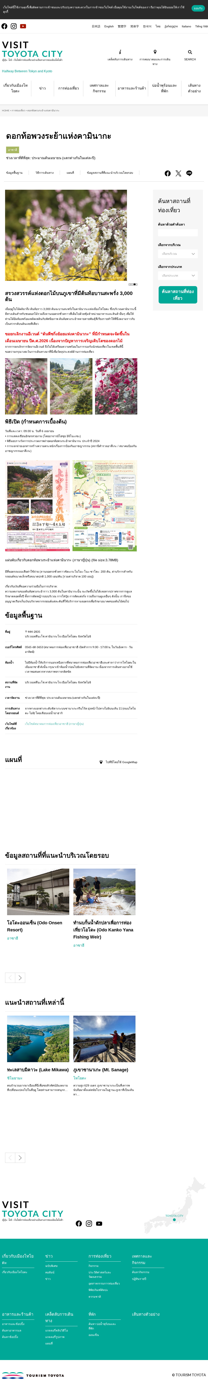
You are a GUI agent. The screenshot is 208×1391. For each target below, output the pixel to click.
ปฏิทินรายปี (139, 1278)
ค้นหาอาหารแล (11, 1330)
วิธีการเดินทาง (45, 172)
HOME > (6, 110)
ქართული (171, 26)
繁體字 (122, 26)
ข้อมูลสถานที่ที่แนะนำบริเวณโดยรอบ (110, 172)
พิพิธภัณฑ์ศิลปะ (98, 1290)
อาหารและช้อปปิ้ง (13, 1324)
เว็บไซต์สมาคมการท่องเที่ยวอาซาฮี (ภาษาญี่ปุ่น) (54, 723)
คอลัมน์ (49, 1272)
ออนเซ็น (94, 1335)
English (109, 26)
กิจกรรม (94, 1265)
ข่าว (48, 1278)
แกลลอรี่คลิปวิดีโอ (56, 1330)
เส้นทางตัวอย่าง (146, 1314)
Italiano (186, 26)
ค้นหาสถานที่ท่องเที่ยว (178, 294)
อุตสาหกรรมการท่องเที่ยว (104, 1283)
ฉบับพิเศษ (51, 1265)
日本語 (96, 26)
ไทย (158, 26)
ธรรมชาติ (95, 1296)
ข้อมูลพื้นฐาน (14, 172)
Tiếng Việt (201, 26)
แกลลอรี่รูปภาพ (54, 1337)
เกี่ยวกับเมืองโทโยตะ (14, 1272)
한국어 (147, 26)
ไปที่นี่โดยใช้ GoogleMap (121, 762)
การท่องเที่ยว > (19, 110)
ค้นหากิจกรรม (140, 1272)
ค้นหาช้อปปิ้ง (10, 1337)
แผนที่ (70, 172)
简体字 (134, 26)
